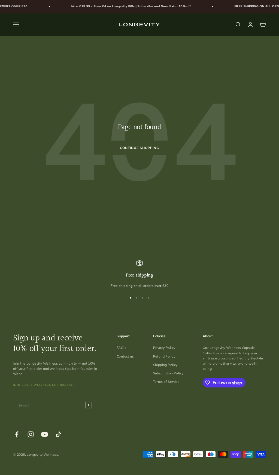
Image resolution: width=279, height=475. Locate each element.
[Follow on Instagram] (30, 434)
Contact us (125, 356)
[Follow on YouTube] (44, 434)
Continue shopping (139, 148)
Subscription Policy (168, 373)
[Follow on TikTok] (58, 434)
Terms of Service (166, 382)
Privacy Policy (164, 348)
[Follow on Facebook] (16, 434)
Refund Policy (164, 356)
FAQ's (121, 348)
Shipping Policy (165, 365)
